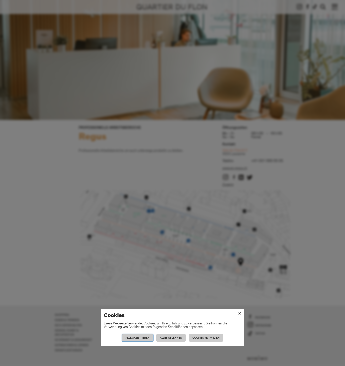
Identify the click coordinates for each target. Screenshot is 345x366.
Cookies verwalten (206, 337)
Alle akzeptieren (138, 337)
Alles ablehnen (171, 337)
